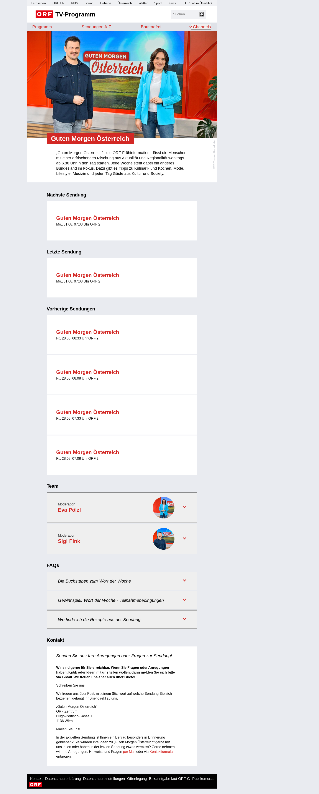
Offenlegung (137, 779)
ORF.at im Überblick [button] (198, 3)
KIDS (74, 3)
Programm (42, 26)
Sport (158, 3)
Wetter (143, 3)
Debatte (105, 3)
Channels (202, 26)
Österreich (125, 3)
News (172, 3)
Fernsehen (38, 3)
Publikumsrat (203, 779)
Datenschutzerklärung (63, 779)
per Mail (129, 751)
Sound (89, 3)
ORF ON (58, 3)
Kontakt (36, 779)
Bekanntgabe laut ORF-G (169, 779)
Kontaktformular (162, 751)
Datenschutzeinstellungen (104, 779)
